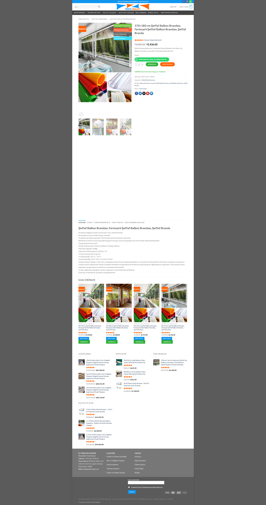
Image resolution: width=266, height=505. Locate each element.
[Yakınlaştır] (81, 114)
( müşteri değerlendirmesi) (152, 40)
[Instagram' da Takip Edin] (187, 1)
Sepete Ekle (167, 64)
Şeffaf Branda (79, 12)
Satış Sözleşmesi (112, 464)
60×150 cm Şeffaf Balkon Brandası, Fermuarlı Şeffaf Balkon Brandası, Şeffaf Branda (89, 328)
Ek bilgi (90, 222)
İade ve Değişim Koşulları (134, 222)
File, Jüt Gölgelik (109, 12)
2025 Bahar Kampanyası (122, 26)
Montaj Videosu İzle (121, 30)
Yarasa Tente (153, 12)
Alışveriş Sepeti (140, 460)
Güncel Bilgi (139, 468)
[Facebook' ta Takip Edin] (183, 1)
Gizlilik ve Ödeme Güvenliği (116, 456)
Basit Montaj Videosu (169, 12)
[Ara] (99, 7)
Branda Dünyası (119, 38)
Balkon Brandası (145, 83)
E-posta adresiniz (133, 480)
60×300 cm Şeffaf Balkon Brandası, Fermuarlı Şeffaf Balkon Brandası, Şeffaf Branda (117, 328)
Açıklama (82, 222)
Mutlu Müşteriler (120, 34)
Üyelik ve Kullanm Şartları (116, 473)
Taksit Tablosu (117, 222)
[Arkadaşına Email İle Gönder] (144, 93)
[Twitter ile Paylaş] (140, 93)
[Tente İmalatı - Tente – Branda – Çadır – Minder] (133, 7)
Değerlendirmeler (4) (102, 222)
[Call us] (190, 1)
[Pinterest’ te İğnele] (147, 93)
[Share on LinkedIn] (151, 93)
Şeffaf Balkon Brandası (122, 19)
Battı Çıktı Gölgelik (126, 12)
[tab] (82, 222)
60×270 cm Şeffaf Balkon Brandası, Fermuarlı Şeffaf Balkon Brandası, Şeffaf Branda (145, 328)
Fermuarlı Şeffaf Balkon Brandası (159, 83)
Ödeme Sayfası (140, 464)
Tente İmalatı (143, 88)
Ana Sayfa (83, 19)
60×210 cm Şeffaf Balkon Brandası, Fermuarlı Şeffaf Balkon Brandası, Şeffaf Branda (172, 328)
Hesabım (138, 456)
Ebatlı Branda (140, 12)
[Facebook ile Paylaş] (136, 93)
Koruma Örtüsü (94, 12)
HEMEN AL (152, 64)
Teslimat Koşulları (113, 468)
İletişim (137, 473)
